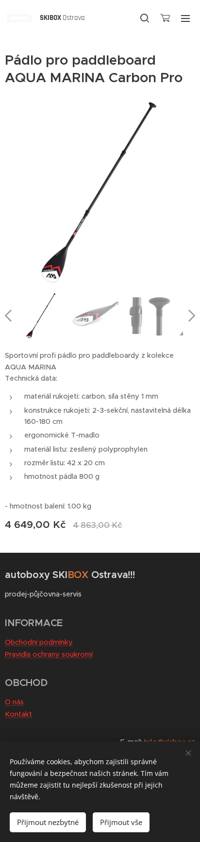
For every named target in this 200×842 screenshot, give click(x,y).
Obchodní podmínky (39, 642)
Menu (185, 18)
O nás (14, 702)
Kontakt (18, 714)
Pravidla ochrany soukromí (49, 654)
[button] (144, 18)
